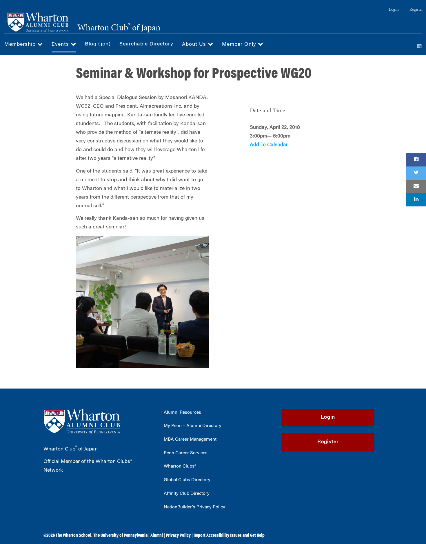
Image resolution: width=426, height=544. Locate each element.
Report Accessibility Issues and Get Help (229, 535)
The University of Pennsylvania (120, 535)
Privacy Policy (178, 535)
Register (416, 10)
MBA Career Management (190, 439)
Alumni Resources (182, 412)
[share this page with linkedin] (416, 199)
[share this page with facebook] (416, 159)
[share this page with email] (416, 186)
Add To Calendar (269, 145)
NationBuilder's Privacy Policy (194, 507)
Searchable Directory (146, 44)
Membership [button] (20, 44)
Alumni (156, 535)
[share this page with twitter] (416, 173)
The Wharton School (73, 535)
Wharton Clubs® (180, 466)
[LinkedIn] (419, 46)
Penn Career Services (185, 453)
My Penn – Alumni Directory (192, 426)
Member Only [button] (240, 44)
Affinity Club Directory (187, 493)
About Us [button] (195, 44)
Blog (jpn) (98, 44)
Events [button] (61, 44)
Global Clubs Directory (187, 480)
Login (394, 10)
